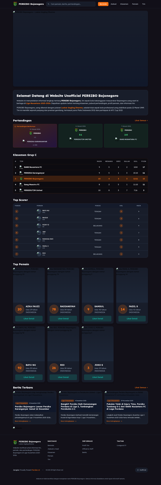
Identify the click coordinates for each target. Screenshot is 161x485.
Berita (84, 452)
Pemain (135, 4)
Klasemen (124, 4)
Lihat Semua (141, 120)
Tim (143, 4)
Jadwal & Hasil (53, 449)
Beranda (103, 4)
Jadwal (113, 4)
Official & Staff (87, 449)
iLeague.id (121, 445)
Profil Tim (85, 445)
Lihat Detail (29, 319)
